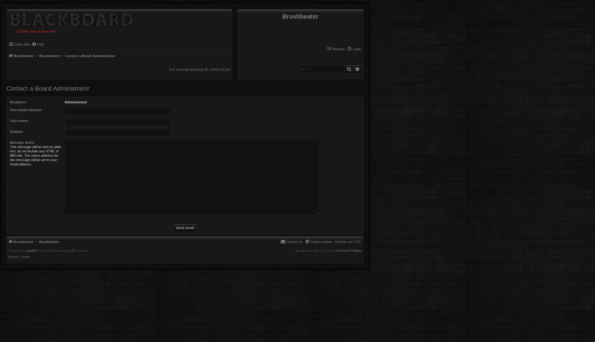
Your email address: (26, 110)
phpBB (31, 250)
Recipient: (18, 102)
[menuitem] (354, 49)
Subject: (17, 131)
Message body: (22, 142)
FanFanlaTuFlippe (349, 250)
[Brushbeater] (70, 18)
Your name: (19, 121)
